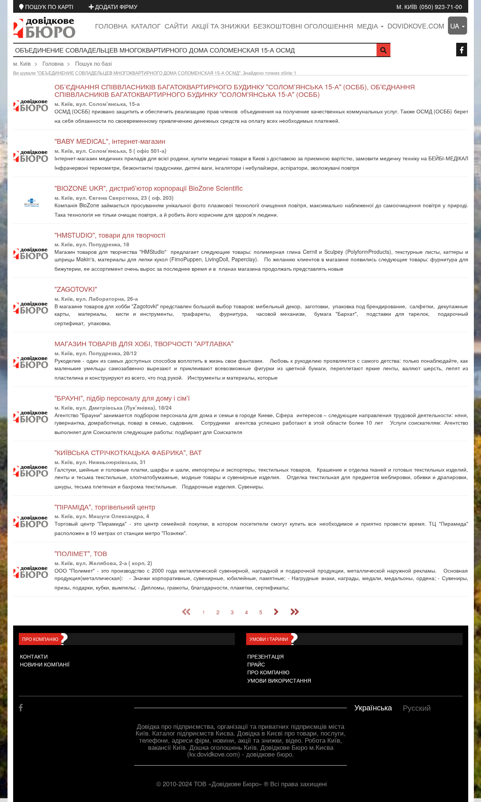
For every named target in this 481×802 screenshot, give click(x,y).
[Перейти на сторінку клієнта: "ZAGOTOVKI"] (32, 307)
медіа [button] (368, 25)
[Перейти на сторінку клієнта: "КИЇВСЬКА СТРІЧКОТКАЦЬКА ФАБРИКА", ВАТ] (32, 471)
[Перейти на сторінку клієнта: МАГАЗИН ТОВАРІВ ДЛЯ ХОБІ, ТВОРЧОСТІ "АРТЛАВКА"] (32, 362)
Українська (373, 707)
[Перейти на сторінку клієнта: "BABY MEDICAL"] (32, 156)
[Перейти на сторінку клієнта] (346, 121)
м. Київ (406, 6)
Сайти (176, 25)
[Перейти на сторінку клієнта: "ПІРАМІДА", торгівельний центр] (32, 521)
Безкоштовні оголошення (303, 25)
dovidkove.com (415, 25)
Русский (417, 707)
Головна (111, 25)
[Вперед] (276, 612)
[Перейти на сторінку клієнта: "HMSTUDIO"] (32, 253)
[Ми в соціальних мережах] (461, 49)
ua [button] (455, 25)
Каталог (146, 25)
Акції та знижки (221, 25)
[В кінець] (294, 612)
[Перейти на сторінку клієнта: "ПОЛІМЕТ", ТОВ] (32, 572)
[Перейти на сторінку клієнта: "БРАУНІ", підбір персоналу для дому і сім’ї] (32, 416)
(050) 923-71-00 (440, 6)
